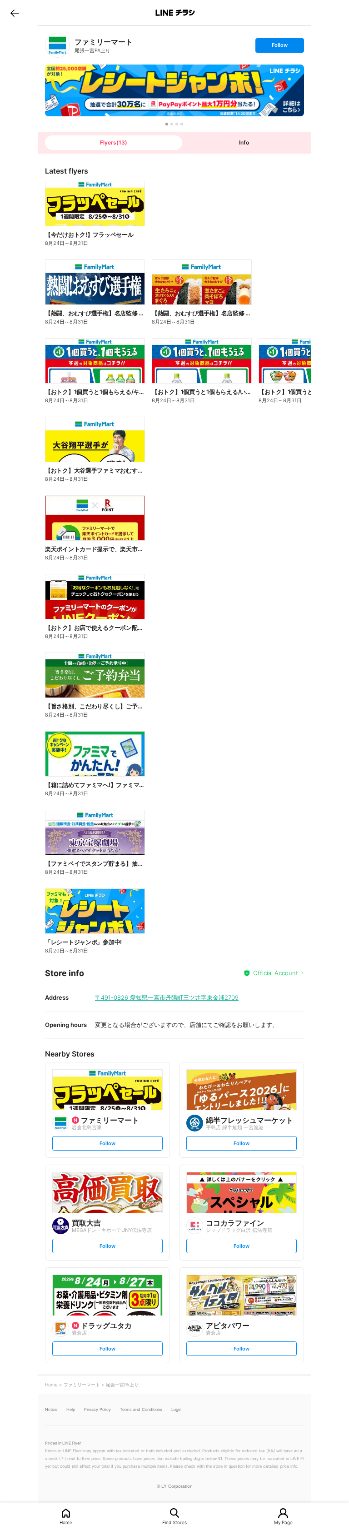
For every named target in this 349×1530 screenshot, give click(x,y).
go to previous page (15, 12)
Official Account (275, 973)
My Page (283, 1522)
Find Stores (174, 1522)
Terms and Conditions (141, 1409)
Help (70, 1409)
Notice (51, 1409)
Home (66, 1522)
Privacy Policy (97, 1409)
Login (176, 1409)
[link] (57, 45)
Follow (279, 47)
